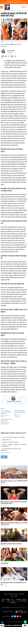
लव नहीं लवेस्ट (4, 563)
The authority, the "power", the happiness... (11, 449)
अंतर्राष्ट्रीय (8, 599)
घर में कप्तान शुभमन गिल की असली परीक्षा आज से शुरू (13, 584)
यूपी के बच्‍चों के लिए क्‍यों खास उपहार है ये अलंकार (6, 420)
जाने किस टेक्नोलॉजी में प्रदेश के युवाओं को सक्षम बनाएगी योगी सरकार (19, 412)
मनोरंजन (13, 601)
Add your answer (5, 452)
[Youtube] (18, 616)
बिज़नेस (24, 599)
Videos (2, 3)
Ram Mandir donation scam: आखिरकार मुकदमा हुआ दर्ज (14, 482)
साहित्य (8, 601)
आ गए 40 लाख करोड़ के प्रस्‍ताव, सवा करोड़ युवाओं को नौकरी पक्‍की (6, 412)
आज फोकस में (19, 599)
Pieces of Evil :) (6, 439)
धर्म (18, 601)
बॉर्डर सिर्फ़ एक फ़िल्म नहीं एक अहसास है (11, 544)
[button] (1, 7)
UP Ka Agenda (16, 401)
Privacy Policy (23, 3)
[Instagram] (20, 616)
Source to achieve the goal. (10, 442)
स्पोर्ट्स (2, 601)
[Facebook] (12, 616)
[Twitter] (15, 616)
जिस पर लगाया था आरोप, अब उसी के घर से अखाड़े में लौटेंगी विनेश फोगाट (14, 503)
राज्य (12, 599)
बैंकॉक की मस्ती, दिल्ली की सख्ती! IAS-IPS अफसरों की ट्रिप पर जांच (14, 524)
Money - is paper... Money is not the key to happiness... (13, 445)
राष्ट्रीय (3, 599)
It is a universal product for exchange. (13, 437)
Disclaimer (16, 3)
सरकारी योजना (23, 601)
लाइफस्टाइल (13, 603)
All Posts (9, 52)
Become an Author (8, 3)
